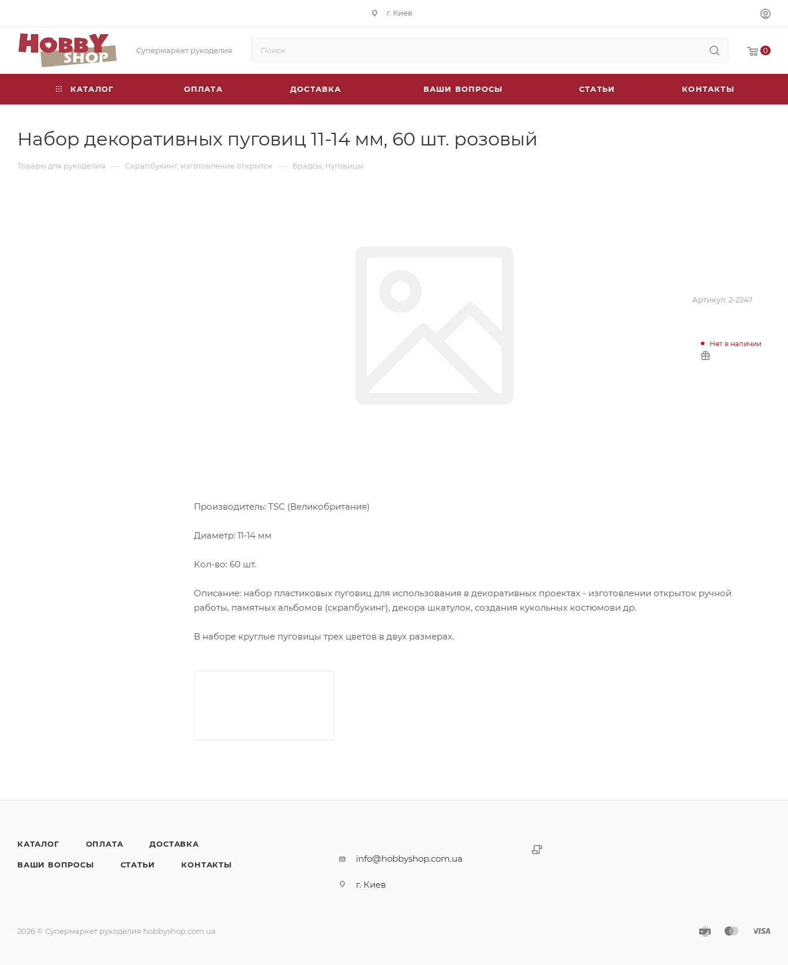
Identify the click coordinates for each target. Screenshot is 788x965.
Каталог (38, 843)
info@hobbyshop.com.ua (409, 858)
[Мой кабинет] (765, 15)
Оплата (104, 843)
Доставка (173, 843)
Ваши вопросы (55, 864)
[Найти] (714, 50)
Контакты (206, 864)
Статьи (138, 864)
